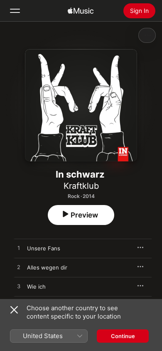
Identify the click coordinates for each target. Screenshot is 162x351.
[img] (80, 11)
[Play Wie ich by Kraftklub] (18, 286)
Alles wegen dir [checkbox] (47, 267)
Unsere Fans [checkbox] (43, 248)
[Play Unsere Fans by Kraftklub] (18, 248)
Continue (123, 336)
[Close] (14, 310)
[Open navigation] (15, 11)
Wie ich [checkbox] (36, 286)
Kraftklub (81, 186)
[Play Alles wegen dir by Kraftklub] (18, 267)
